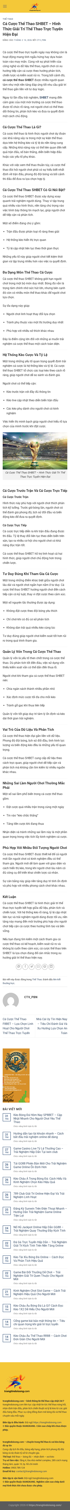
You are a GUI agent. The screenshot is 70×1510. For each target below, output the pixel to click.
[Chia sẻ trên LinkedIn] (51, 967)
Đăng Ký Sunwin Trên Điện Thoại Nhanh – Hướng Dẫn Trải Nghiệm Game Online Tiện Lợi (40, 1212)
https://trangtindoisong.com (47, 1422)
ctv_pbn (41, 40)
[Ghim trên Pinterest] (45, 967)
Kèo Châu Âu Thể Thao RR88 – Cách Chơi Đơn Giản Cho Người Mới (40, 1337)
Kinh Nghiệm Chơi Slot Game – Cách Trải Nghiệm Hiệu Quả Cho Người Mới (39, 1292)
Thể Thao (8, 19)
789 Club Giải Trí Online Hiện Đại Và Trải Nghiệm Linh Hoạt (38, 1195)
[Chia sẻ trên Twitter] (32, 967)
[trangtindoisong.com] (35, 6)
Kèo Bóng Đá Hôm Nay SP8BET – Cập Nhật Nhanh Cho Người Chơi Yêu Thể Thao (37, 1118)
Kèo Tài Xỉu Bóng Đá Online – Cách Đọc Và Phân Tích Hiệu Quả (38, 1258)
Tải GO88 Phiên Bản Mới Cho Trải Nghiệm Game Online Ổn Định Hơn (40, 1165)
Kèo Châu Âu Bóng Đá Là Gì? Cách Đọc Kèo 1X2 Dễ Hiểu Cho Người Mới (38, 1307)
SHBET (43, 97)
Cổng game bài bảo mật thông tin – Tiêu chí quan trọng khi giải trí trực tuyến (39, 1322)
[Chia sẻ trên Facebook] (25, 967)
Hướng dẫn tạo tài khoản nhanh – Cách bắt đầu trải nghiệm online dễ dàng (38, 1135)
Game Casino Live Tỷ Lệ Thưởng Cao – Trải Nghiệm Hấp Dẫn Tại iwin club (38, 1150)
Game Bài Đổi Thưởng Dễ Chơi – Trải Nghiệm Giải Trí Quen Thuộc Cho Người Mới (38, 1276)
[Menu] (5, 6)
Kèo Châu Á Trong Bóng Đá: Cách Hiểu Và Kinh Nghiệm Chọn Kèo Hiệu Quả (39, 1180)
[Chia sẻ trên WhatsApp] (19, 967)
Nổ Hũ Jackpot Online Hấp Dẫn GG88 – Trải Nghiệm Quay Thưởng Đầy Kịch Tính (39, 1228)
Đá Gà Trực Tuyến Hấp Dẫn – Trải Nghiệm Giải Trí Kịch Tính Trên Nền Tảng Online (40, 1243)
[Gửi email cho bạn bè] (38, 967)
